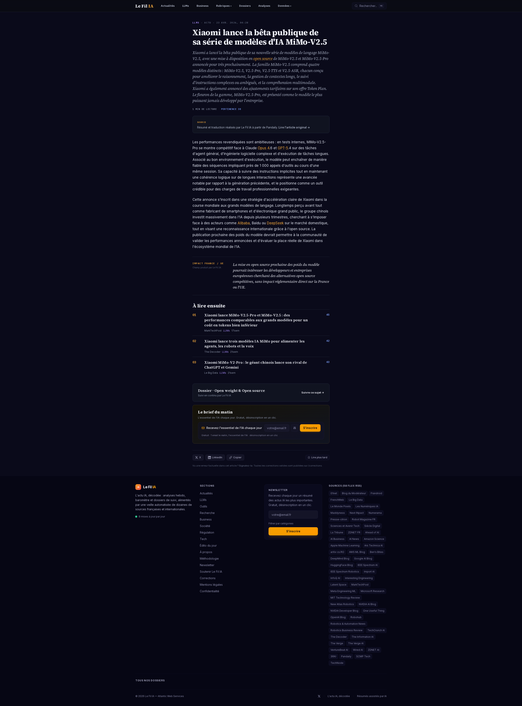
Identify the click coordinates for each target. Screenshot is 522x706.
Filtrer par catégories (281, 523)
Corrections (208, 578)
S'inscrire (310, 428)
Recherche (207, 513)
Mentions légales (211, 584)
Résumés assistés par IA (372, 696)
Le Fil (144, 6)
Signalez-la (245, 465)
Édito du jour (208, 545)
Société (205, 526)
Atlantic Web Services (171, 696)
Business (206, 519)
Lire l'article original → (294, 127)
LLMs (195, 22)
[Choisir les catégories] (294, 428)
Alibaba (244, 223)
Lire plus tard (319, 457)
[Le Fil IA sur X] (319, 696)
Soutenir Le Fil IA (211, 571)
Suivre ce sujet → (312, 392)
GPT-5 (283, 148)
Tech (203, 539)
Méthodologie (209, 558)
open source (262, 58)
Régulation (207, 532)
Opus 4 (263, 148)
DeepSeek (275, 223)
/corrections (315, 465)
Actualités (206, 493)
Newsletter (207, 565)
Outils (203, 506)
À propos (206, 552)
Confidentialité (209, 591)
